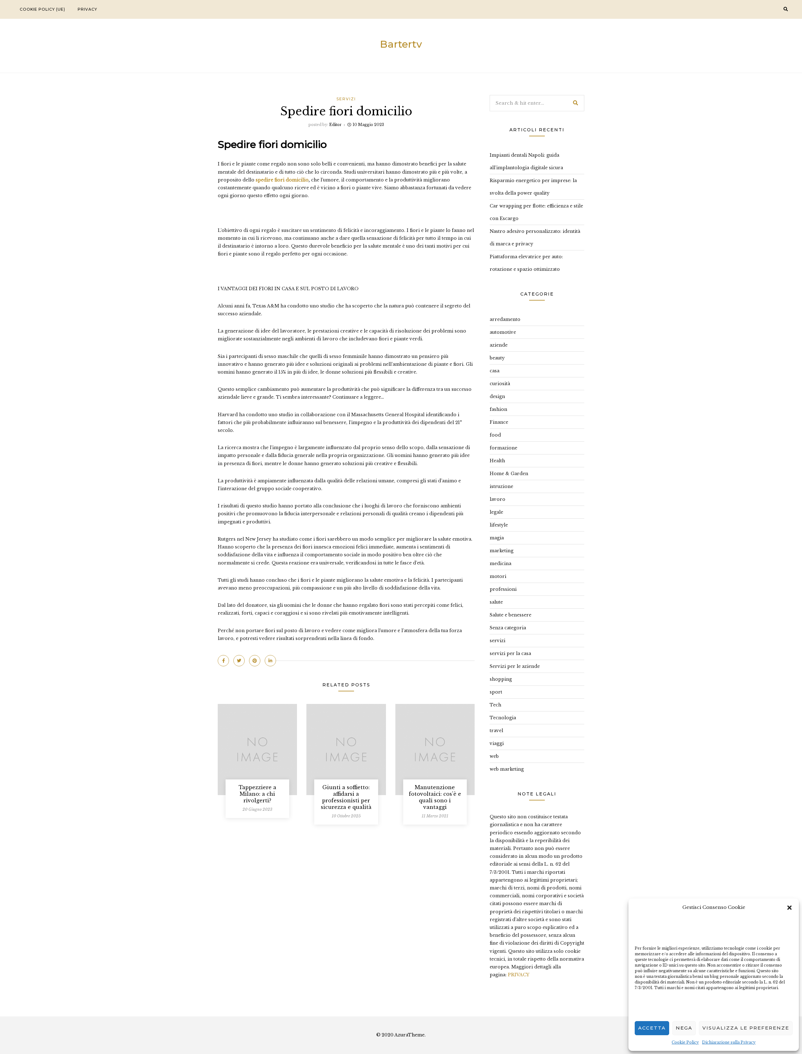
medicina (500, 563)
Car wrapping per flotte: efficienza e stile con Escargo (536, 212)
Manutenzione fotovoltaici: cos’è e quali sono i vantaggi (435, 797)
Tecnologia (503, 718)
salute (496, 602)
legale (496, 512)
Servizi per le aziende (515, 666)
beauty (497, 358)
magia (497, 538)
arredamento (505, 319)
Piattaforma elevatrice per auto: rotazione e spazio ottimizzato (526, 263)
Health (497, 461)
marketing (501, 550)
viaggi (497, 743)
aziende (499, 345)
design (497, 396)
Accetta (652, 1028)
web (494, 756)
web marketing (507, 769)
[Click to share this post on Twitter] (239, 660)
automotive (503, 332)
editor (335, 124)
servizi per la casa (510, 653)
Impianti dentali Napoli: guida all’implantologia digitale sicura (526, 161)
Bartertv (401, 44)
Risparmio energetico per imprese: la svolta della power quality (533, 187)
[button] (789, 907)
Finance (499, 422)
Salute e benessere (510, 615)
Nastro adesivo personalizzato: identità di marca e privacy (535, 237)
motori (498, 576)
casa (494, 371)
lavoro (497, 499)
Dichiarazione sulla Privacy (729, 1042)
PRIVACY (518, 975)
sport (496, 692)
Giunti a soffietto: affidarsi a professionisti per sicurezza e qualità (346, 797)
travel (496, 730)
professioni (503, 589)
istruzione (501, 486)
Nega (684, 1028)
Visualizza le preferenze (745, 1028)
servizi (346, 99)
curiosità (500, 383)
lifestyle (499, 525)
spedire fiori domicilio (282, 180)
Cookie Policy (685, 1042)
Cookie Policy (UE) (42, 9)
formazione (503, 448)
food (495, 435)
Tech (495, 705)
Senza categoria (508, 628)
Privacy (87, 9)
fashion (498, 409)
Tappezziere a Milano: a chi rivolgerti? (257, 794)
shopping (501, 679)
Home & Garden (509, 473)
